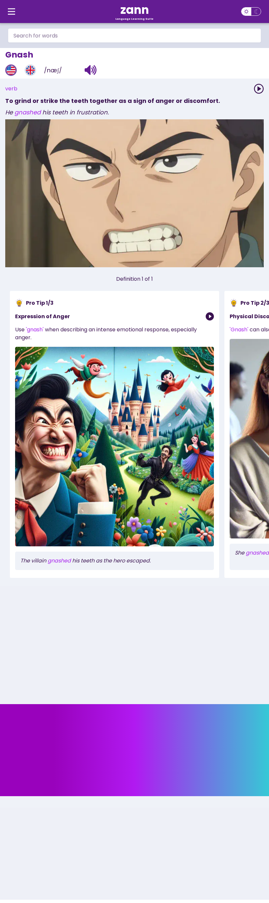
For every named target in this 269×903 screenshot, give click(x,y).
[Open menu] (11, 11)
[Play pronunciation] (259, 89)
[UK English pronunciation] (30, 70)
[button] (91, 70)
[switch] (251, 11)
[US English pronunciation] (11, 70)
